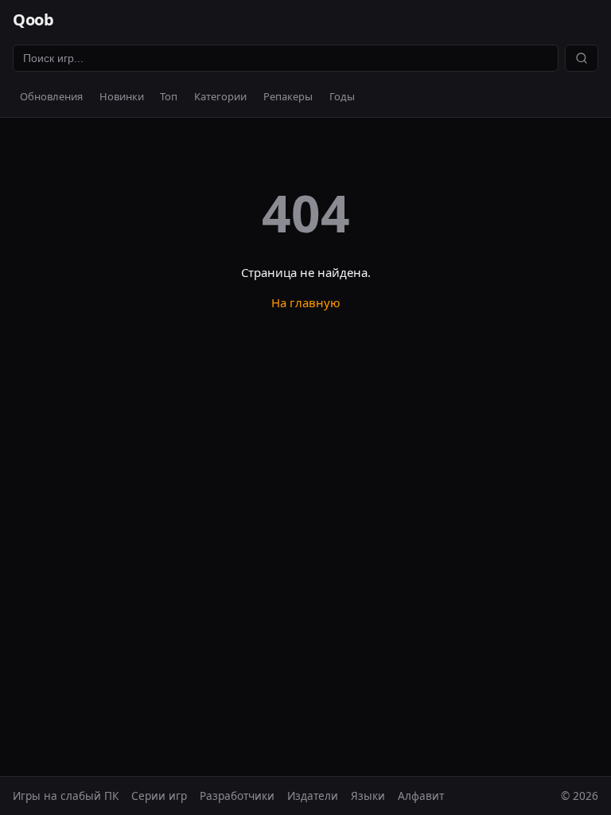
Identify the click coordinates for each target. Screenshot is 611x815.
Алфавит (421, 795)
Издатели (312, 795)
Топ (168, 96)
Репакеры (288, 96)
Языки (368, 795)
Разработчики (237, 795)
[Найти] (581, 58)
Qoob (33, 19)
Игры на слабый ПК (66, 795)
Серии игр (159, 795)
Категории (220, 96)
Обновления (51, 96)
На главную (306, 302)
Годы (342, 96)
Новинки (121, 96)
